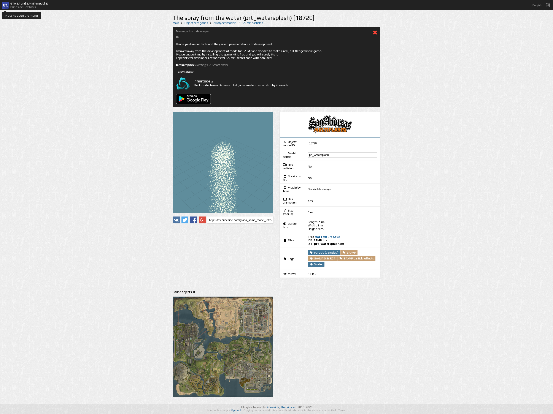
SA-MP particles (252, 23)
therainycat (288, 407)
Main (176, 23)
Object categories (196, 23)
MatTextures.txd (327, 237)
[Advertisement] (223, 257)
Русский (236, 410)
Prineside (273, 407)
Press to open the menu (21, 15)
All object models (225, 23)
